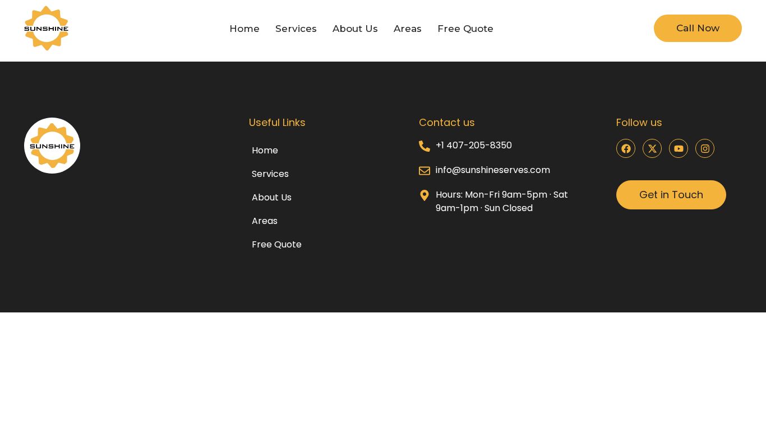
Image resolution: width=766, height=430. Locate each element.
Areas (408, 28)
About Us (355, 28)
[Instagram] (704, 148)
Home (244, 28)
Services (296, 28)
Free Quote (465, 28)
